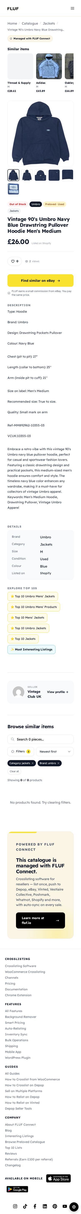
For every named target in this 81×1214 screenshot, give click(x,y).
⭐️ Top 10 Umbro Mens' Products (34, 607)
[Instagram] (15, 1206)
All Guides (12, 1073)
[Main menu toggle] (72, 8)
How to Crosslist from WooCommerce (32, 1079)
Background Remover (20, 1017)
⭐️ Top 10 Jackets (23, 639)
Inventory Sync (16, 1034)
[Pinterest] (55, 1206)
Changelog (13, 1165)
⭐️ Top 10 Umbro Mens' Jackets (33, 596)
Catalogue (30, 23)
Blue (43, 566)
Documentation (16, 989)
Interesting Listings (19, 1136)
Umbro (36, 204)
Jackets (49, 23)
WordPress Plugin (18, 1058)
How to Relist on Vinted (22, 1103)
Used (44, 559)
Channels (11, 978)
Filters (22, 751)
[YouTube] (65, 1206)
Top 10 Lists (13, 1148)
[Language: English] (74, 1206)
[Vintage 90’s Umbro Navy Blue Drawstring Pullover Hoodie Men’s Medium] (13, 175)
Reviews (11, 1153)
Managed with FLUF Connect (32, 38)
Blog (8, 1130)
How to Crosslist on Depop (24, 1085)
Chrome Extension (18, 995)
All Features (13, 1011)
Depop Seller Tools (18, 1108)
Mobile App (13, 1052)
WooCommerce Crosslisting (25, 972)
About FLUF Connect (20, 1124)
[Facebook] (35, 1206)
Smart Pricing (15, 1023)
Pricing (10, 983)
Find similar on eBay (40, 280)
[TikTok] (25, 1206)
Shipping (11, 1046)
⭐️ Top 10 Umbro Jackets (28, 628)
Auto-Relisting (15, 1028)
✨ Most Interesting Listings (31, 649)
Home (12, 23)
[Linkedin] (45, 1206)
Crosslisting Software (20, 966)
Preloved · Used (54, 204)
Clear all (14, 771)
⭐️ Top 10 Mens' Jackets (27, 617)
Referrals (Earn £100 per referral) (29, 1159)
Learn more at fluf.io (33, 920)
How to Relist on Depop (22, 1097)
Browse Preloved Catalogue (25, 1142)
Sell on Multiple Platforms (23, 1091)
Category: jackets (20, 763)
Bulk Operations (16, 1040)
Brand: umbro (48, 763)
